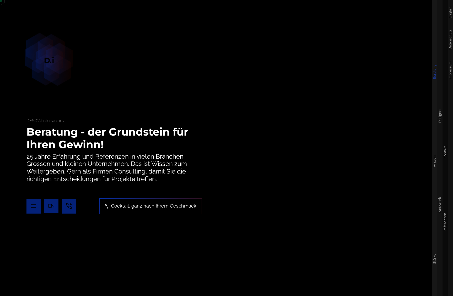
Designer (440, 115)
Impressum (450, 70)
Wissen (434, 161)
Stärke (434, 258)
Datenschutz (450, 39)
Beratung (434, 71)
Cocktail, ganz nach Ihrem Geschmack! (154, 206)
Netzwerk (440, 204)
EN (51, 206)
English (450, 12)
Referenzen (445, 222)
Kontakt (445, 152)
